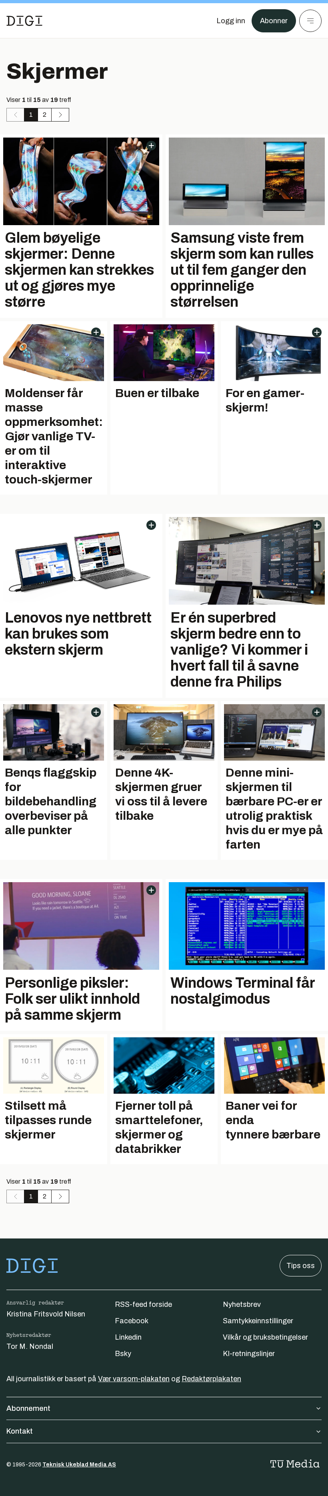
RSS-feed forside (143, 1304)
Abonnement (28, 1408)
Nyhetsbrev (242, 1304)
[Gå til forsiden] (24, 20)
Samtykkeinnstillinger (258, 1321)
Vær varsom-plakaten (134, 1379)
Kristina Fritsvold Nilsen (45, 1314)
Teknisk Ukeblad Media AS (79, 1465)
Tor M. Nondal (29, 1346)
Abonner (274, 21)
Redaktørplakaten (211, 1379)
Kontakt (19, 1431)
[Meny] (310, 21)
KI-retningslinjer (249, 1354)
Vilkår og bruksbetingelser (265, 1337)
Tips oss (300, 1266)
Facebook (131, 1321)
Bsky (123, 1354)
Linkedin (128, 1337)
